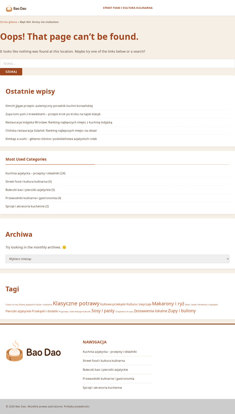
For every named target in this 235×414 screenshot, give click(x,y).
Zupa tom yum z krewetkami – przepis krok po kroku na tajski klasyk (53, 114)
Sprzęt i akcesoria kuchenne (25, 206)
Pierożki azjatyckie (18, 311)
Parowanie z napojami (208, 304)
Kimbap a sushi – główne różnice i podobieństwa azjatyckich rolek (51, 139)
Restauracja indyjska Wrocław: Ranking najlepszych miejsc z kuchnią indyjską (59, 122)
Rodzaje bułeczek (83, 311)
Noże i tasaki (191, 304)
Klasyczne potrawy (76, 303)
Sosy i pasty (103, 311)
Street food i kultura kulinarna (128, 8)
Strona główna (8, 22)
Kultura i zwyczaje (138, 304)
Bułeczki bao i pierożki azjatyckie (28, 190)
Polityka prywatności (77, 406)
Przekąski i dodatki (45, 311)
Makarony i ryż (168, 303)
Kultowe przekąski (113, 304)
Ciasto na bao (12, 304)
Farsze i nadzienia (43, 304)
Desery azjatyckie (27, 304)
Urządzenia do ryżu (124, 311)
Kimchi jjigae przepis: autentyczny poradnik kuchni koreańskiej (49, 106)
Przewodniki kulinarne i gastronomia (31, 198)
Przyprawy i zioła (66, 311)
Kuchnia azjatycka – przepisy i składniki (32, 173)
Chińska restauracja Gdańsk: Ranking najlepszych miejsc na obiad (51, 131)
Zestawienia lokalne (150, 310)
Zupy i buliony (182, 311)
